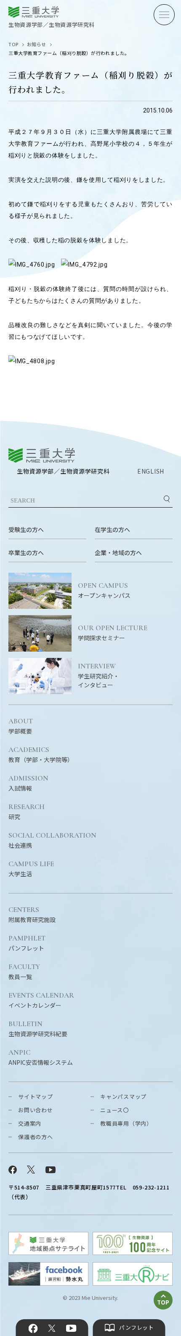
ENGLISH (150, 471)
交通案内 (29, 1123)
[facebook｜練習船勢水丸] (48, 1282)
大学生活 (31, 869)
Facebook (33, 1328)
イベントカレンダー (41, 1000)
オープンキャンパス (104, 591)
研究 (26, 812)
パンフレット (26, 943)
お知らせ (36, 44)
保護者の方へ (35, 1137)
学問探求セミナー (112, 633)
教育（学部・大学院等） (40, 755)
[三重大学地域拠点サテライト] (48, 1252)
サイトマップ (35, 1096)
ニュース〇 (114, 1110)
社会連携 (52, 840)
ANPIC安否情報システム (40, 1057)
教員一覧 (24, 972)
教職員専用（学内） (126, 1123)
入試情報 (28, 783)
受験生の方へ (26, 529)
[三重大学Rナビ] (133, 1282)
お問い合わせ (35, 1110)
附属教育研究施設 (32, 915)
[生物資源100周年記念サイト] (133, 1252)
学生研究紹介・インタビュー (98, 676)
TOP (13, 44)
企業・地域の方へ (118, 552)
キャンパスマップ (123, 1096)
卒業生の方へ (26, 552)
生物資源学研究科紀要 (37, 1029)
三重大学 (41, 455)
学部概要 (20, 726)
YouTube (71, 1328)
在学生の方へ (112, 529)
